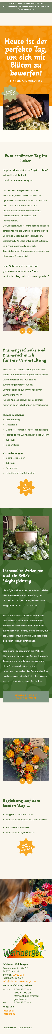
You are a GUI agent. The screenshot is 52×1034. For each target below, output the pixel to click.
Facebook (8, 1010)
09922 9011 (18, 974)
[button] (14, 331)
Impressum (10, 1027)
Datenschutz (25, 1027)
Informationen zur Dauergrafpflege (26, 697)
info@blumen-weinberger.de (19, 981)
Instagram (9, 1014)
